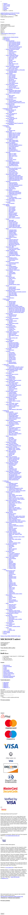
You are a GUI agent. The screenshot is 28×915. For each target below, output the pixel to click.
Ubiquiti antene (12, 303)
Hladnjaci (11, 596)
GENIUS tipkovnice (13, 240)
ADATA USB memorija (14, 191)
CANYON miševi (13, 229)
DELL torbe (11, 58)
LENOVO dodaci (12, 51)
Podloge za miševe (13, 237)
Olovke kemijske (12, 558)
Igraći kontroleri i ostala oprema (13, 269)
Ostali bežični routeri (13, 347)
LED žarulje (11, 621)
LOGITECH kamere (13, 267)
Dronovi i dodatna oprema (14, 626)
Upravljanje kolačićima (8, 677)
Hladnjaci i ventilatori (10, 142)
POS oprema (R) (9, 120)
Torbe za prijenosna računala (12, 55)
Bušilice (10, 535)
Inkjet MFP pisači (12, 221)
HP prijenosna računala (14, 45)
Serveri (7, 94)
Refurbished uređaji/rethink (9, 676)
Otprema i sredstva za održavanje (13, 491)
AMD (10, 128)
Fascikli (10, 547)
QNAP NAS (11, 328)
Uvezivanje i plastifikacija (14, 553)
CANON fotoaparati (13, 370)
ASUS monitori (12, 209)
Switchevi (8, 351)
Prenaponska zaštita (13, 295)
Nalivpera (11, 560)
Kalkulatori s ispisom (13, 483)
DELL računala (12, 77)
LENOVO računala (13, 78)
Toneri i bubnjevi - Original (12, 462)
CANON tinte (12, 453)
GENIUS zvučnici (13, 257)
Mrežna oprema (6, 299)
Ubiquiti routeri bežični (14, 345)
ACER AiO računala (13, 85)
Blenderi (10, 575)
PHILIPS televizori (13, 398)
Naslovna (5, 3)
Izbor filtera (3, 645)
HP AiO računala (12, 86)
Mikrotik (10, 322)
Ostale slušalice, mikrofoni (14, 255)
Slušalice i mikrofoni (10, 250)
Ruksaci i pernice (12, 513)
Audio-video (6, 364)
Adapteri (10, 426)
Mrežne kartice (9, 324)
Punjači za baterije (13, 419)
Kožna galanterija (12, 530)
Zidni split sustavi (12, 607)
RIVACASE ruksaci (13, 68)
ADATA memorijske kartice (15, 175)
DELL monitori (12, 210)
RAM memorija (9, 160)
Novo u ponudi (6, 5)
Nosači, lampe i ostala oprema (15, 394)
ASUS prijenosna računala (14, 43)
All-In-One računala (10, 84)
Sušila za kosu (12, 587)
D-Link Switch (12, 353)
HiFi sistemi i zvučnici (13, 382)
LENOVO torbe (12, 61)
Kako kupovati (6, 665)
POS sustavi (11, 283)
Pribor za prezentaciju (13, 556)
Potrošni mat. (6, 410)
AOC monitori (12, 208)
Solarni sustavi (9, 622)
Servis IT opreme (7, 674)
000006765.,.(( (6, 687)
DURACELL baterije (13, 413)
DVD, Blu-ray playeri (13, 374)
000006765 (5, 683)
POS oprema (8, 276)
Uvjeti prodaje (6, 670)
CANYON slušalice (13, 251)
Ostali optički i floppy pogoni (15, 198)
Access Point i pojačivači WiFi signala (14, 306)
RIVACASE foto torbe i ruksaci (15, 368)
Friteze (10, 579)
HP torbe (11, 60)
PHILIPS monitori (13, 214)
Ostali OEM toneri (13, 470)
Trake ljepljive (12, 494)
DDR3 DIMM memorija (14, 162)
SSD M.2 (11, 158)
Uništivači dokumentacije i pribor (16, 488)
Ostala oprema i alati (13, 337)
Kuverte (10, 493)
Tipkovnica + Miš (10, 246)
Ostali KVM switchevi (13, 318)
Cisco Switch (11, 352)
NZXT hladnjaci (12, 147)
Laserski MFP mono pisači (14, 225)
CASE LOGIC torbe (13, 56)
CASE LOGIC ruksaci (14, 67)
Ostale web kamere (13, 268)
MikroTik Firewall (13, 314)
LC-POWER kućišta (13, 169)
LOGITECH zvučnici (13, 259)
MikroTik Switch (12, 354)
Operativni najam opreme (8, 673)
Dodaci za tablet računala (14, 92)
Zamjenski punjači (13, 72)
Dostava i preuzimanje (8, 672)
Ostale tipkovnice (12, 245)
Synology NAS (12, 329)
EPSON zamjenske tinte (14, 459)
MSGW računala (12, 80)
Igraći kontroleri (12, 273)
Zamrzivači (11, 602)
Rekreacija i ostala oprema (14, 610)
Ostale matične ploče (13, 137)
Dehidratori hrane (12, 576)
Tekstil (10, 523)
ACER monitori (12, 206)
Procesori (8, 126)
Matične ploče (9, 131)
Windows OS (11, 105)
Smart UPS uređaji (13, 294)
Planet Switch (12, 356)
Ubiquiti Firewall (12, 316)
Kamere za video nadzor (14, 405)
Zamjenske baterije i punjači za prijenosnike (15, 69)
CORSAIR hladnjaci (13, 143)
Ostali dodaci (11, 52)
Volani (10, 274)
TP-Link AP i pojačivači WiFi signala (17, 309)
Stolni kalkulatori (12, 484)
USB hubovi (11, 297)
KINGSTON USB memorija (15, 192)
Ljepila (10, 540)
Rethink (10, 112)
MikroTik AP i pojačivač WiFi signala (17, 308)
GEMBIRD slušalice (13, 252)
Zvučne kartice (12, 200)
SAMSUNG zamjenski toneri (15, 477)
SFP (10, 336)
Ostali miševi (11, 236)
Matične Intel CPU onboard (15, 132)
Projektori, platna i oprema (11, 391)
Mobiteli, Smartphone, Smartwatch (13, 385)
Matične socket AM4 (13, 136)
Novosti (5, 7)
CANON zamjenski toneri (14, 473)
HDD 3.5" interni (12, 154)
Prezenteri (8, 261)
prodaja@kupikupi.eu (5, 13)
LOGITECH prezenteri (14, 262)
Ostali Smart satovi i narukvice (15, 611)
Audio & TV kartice (10, 199)
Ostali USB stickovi (13, 194)
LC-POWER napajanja (14, 186)
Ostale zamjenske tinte (13, 461)
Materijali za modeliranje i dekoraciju (17, 517)
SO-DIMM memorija (13, 164)
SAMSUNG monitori (13, 215)
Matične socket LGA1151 (14, 135)
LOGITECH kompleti (13, 248)
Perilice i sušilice (12, 597)
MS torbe (11, 62)
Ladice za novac (12, 278)
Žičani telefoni (12, 376)
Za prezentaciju (9, 551)
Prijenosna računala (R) (11, 109)
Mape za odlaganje (13, 548)
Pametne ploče (12, 399)
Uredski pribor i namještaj (11, 531)
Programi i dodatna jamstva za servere (17, 102)
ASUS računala (12, 75)
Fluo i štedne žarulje (13, 616)
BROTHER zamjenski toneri (15, 472)
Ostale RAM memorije (13, 165)
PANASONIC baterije (13, 415)
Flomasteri (11, 562)
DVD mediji (11, 438)
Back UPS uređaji (12, 293)
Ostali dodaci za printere (14, 423)
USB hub (8, 296)
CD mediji (11, 437)
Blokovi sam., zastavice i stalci (15, 534)
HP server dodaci (12, 100)
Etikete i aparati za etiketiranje (15, 508)
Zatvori (2, 713)
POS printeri (11, 282)
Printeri (7, 219)
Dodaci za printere (10, 420)
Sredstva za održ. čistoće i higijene (16, 497)
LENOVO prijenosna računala (15, 46)
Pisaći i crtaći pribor (10, 557)
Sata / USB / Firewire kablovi (15, 433)
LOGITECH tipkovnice (14, 243)
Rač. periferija (6, 204)
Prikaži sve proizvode (5, 24)
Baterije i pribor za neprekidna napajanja (17, 291)
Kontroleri (8, 202)
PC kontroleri (11, 203)
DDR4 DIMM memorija (14, 163)
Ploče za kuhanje (12, 599)
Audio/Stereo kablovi (13, 428)
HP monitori (11, 211)
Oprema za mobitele (13, 388)
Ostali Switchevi (12, 359)
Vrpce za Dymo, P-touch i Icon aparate (17, 490)
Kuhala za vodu (12, 582)
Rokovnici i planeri (13, 528)
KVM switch (9, 317)
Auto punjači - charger (13, 403)
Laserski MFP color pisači (14, 226)
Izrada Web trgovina (15, 877)
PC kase (10, 279)
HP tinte (10, 455)
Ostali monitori (12, 216)
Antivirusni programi (13, 107)
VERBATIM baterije (13, 416)
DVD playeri (9, 373)
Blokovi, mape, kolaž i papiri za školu (17, 516)
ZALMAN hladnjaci (13, 149)
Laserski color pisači (13, 223)
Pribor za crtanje (12, 567)
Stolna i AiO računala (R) (11, 113)
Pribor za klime (12, 608)
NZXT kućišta (12, 170)
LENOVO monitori (13, 212)
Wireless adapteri (12, 362)
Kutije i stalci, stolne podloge (15, 539)
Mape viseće (11, 550)
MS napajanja (12, 187)
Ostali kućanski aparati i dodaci (15, 593)
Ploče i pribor (11, 552)
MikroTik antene (12, 301)
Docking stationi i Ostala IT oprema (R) (14, 123)
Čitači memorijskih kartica (14, 180)
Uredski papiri (12, 503)
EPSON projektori (13, 393)
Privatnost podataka (7, 666)
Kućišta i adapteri (12, 159)
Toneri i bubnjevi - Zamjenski (12, 471)
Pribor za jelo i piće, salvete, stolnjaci (17, 499)
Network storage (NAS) (11, 326)
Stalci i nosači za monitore (14, 217)
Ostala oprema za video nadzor (15, 409)
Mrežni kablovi (12, 431)
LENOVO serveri (12, 97)
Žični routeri (11, 349)
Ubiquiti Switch (12, 357)
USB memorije (9, 189)
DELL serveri (12, 95)
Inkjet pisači (11, 220)
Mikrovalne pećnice (13, 585)
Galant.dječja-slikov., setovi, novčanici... (17, 520)
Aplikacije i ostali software (14, 106)
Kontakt (5, 9)
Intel (10, 129)
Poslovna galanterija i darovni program (14, 522)
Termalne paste (12, 130)
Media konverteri (12, 334)
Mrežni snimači (12, 406)
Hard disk (8, 152)
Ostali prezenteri (12, 263)
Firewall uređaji (9, 313)
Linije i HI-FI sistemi (10, 381)
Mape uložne (11, 546)
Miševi (7, 228)
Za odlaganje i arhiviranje (11, 544)
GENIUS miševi (12, 232)
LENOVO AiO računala (14, 88)
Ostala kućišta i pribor (13, 172)
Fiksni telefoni (9, 375)
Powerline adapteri (13, 320)
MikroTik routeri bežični (14, 343)
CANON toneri (12, 465)
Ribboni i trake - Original (14, 448)
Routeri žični (8, 348)
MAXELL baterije (13, 414)
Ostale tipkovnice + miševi (14, 249)
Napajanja (8, 181)
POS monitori (12, 280)
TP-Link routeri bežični (14, 346)
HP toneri (11, 466)
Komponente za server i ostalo (15, 101)
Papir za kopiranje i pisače (14, 501)
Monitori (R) (8, 115)
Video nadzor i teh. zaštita (11, 404)
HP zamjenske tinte (13, 460)
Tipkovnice (8, 238)
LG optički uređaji (13, 197)
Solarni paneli (12, 624)
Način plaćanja (6, 671)
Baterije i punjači (9, 411)
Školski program (9, 512)
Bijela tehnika (9, 594)
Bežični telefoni (12, 377)
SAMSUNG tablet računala (15, 91)
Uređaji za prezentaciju (14, 554)
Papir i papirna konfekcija (11, 500)
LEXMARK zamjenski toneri (15, 476)
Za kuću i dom (12, 630)
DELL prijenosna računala (14, 44)
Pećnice (10, 598)
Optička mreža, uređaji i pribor (12, 331)
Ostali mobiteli (12, 387)
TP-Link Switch (12, 358)
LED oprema (11, 617)
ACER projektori (12, 392)
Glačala (10, 580)
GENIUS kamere (12, 266)
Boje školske (11, 514)
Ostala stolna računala (13, 83)
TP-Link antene (12, 302)
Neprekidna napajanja (10, 290)
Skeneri (7, 285)
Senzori (10, 408)
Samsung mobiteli (12, 386)
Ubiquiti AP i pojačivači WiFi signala (17, 311)
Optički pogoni (9, 195)
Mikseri (10, 586)
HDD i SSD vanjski (13, 155)
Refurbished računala (7, 108)
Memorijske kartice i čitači (11, 174)
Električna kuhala (12, 577)
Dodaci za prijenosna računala (12, 49)
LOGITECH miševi (13, 234)
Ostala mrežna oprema (13, 323)
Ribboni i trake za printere (11, 446)
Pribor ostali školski (13, 518)
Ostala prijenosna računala (14, 48)
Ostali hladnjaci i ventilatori (14, 151)
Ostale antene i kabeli (13, 305)
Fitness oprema (9, 609)
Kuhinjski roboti (12, 584)
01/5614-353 (13, 13)
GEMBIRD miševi (13, 231)
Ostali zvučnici (12, 260)
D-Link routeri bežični (13, 342)
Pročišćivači (11, 573)
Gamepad (11, 271)
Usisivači (11, 590)
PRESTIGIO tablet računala (15, 90)
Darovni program (12, 524)
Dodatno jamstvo (12, 54)
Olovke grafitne (12, 565)
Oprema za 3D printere (11, 442)
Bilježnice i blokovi (13, 510)
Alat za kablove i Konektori (15, 427)
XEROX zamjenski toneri (14, 478)
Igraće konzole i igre (10, 379)
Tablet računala (9, 89)
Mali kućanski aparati (10, 570)
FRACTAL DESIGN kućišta (15, 168)
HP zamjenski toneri (13, 474)
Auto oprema (9, 402)
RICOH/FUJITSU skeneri (14, 289)
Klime (7, 603)
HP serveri (11, 96)
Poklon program (12, 529)
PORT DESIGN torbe (13, 63)
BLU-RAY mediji (12, 439)
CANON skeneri (12, 286)
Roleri (10, 559)
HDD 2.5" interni (12, 153)
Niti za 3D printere (13, 443)
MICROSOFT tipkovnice (14, 244)
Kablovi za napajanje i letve (15, 430)
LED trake (11, 620)
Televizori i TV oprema (11, 397)
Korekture (11, 537)
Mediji (7, 436)
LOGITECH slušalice (13, 254)
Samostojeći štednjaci (13, 600)
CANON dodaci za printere (15, 421)
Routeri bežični (9, 341)
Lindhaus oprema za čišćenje (12, 613)
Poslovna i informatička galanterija (16, 525)
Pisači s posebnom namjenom (15, 227)
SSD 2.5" (11, 157)
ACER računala (12, 74)
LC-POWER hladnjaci (13, 146)
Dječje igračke (9, 625)
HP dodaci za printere (13, 422)
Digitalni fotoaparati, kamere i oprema (14, 369)
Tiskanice (11, 511)
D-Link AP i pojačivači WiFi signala (16, 307)
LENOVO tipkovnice (13, 242)
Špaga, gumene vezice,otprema (15, 495)
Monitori (8, 205)
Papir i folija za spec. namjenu (15, 502)
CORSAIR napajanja (13, 183)
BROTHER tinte (12, 451)
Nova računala (6, 39)
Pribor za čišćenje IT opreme (12, 444)
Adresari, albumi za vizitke (14, 533)
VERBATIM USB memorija (15, 193)
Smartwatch (11, 390)
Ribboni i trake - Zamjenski (14, 449)
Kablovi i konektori (13, 333)
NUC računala (12, 82)
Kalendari (11, 527)
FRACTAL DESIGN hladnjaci (15, 145)
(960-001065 (6, 682)
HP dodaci (11, 50)
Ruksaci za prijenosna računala (12, 66)
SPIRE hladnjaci (12, 148)
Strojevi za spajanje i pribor (14, 542)
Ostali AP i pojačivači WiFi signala (16, 312)
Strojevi (10, 614)
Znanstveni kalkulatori (13, 485)
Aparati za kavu (12, 574)
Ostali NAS (11, 330)
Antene (7, 300)
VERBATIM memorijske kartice (16, 179)
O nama (5, 667)
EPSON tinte (11, 454)
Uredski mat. (6, 480)
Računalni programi (10, 103)
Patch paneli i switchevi (14, 335)
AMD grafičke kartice (13, 140)
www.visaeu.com (9, 867)
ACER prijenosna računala (14, 42)
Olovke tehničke (12, 564)
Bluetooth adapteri (13, 363)
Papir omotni (11, 506)
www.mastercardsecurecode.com (12, 835)
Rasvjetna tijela (9, 615)
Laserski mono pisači (13, 222)
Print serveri (8, 339)
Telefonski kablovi (13, 434)
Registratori (11, 545)
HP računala (11, 79)
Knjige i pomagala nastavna (15, 519)
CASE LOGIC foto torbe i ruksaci (16, 366)
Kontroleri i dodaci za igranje (15, 380)
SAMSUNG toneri (13, 468)
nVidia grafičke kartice (13, 141)
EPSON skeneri (12, 288)
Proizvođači (5, 8)
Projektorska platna (13, 396)
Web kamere (8, 265)
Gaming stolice (12, 272)
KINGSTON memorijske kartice (16, 176)
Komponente (6, 125)
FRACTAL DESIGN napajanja (15, 185)
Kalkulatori (8, 482)
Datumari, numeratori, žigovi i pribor (16, 536)
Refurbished (11, 111)
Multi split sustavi (12, 604)
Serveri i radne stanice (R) (11, 118)
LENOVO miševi (12, 233)
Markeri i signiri (12, 563)
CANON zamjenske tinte (14, 457)
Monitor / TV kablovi (13, 432)
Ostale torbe (11, 65)
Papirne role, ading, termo (14, 507)
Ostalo (4, 569)
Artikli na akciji (6, 4)
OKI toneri (11, 467)
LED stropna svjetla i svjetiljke (15, 619)
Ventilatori (11, 591)
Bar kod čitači (12, 277)
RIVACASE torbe (13, 57)
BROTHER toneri (13, 463)
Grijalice (10, 581)
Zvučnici (8, 256)
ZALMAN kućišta (13, 171)
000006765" (6, 685)
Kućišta (7, 166)
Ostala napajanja (12, 188)
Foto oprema (11, 371)
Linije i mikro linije (13, 383)
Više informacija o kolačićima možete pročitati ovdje (12, 896)
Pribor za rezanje (12, 496)
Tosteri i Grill (11, 588)
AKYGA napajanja (13, 182)
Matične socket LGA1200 (14, 134)
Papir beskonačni (12, 505)
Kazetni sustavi (12, 605)
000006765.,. (6, 686)
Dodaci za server (9, 98)
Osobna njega (12, 592)
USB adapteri (9, 360)
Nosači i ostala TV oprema (14, 400)
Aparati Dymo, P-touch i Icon (15, 489)
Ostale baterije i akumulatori (15, 417)
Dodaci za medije (12, 440)
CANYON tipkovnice (13, 239)
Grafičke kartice (9, 139)
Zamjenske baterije (13, 71)
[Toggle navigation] (1, 1)
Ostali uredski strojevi (10, 487)
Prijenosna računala (10, 40)
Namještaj (11, 541)
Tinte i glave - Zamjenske (11, 456)
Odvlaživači (11, 571)
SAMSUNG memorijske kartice (15, 177)
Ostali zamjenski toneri (13, 479)
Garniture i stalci (12, 568)
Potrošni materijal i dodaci (14, 284)
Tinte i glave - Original (11, 450)
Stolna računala (9, 73)
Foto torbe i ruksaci (10, 365)
